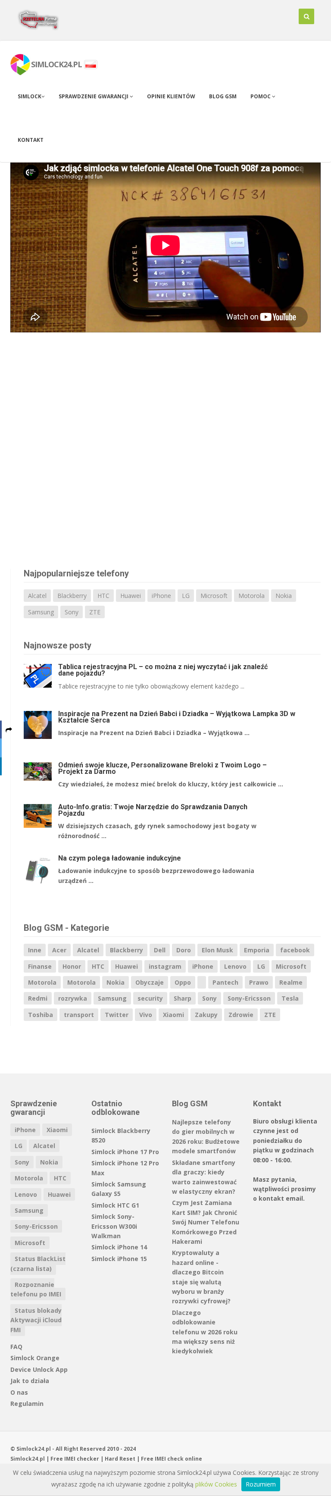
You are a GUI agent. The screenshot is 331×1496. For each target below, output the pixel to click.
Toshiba (40, 1015)
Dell (160, 950)
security (150, 998)
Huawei (130, 596)
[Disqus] (165, 454)
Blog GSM (223, 96)
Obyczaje (149, 982)
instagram (165, 966)
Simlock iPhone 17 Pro (125, 1152)
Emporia (256, 950)
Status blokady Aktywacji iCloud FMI (36, 1320)
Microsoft (214, 596)
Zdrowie (240, 1015)
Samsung (41, 612)
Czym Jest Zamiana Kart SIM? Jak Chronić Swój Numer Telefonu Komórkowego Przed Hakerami (205, 1222)
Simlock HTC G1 (115, 1205)
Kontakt (31, 140)
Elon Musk (217, 950)
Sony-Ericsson (249, 998)
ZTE (94, 612)
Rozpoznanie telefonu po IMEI (35, 1289)
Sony (71, 612)
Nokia (283, 596)
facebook (295, 950)
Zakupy (206, 1015)
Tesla (290, 998)
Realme (291, 982)
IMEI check (169, 1458)
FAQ (16, 1347)
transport (79, 1015)
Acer (59, 950)
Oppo (183, 982)
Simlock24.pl (27, 1458)
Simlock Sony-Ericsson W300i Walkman (114, 1226)
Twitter (116, 1015)
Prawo (259, 982)
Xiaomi (173, 1015)
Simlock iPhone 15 (119, 1259)
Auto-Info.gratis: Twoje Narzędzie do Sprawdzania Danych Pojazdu (152, 810)
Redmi (37, 998)
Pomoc (261, 96)
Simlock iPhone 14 (119, 1247)
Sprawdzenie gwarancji (94, 96)
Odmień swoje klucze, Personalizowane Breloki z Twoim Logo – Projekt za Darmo (162, 768)
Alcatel (37, 596)
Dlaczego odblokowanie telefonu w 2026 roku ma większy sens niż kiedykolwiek (204, 1331)
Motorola (251, 596)
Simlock (29, 96)
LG (186, 596)
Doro (183, 950)
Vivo (145, 1015)
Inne (34, 950)
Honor (71, 966)
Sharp (182, 998)
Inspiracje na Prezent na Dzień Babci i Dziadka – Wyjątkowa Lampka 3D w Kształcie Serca (176, 717)
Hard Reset (120, 1458)
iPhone (161, 596)
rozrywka (72, 998)
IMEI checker (81, 1458)
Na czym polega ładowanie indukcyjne (119, 858)
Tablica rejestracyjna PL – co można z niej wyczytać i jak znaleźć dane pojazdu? (163, 670)
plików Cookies (216, 1484)
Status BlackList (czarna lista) (38, 1263)
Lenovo (235, 966)
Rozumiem (261, 1484)
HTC (103, 596)
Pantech (225, 982)
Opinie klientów (171, 96)
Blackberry (72, 596)
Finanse (40, 966)
